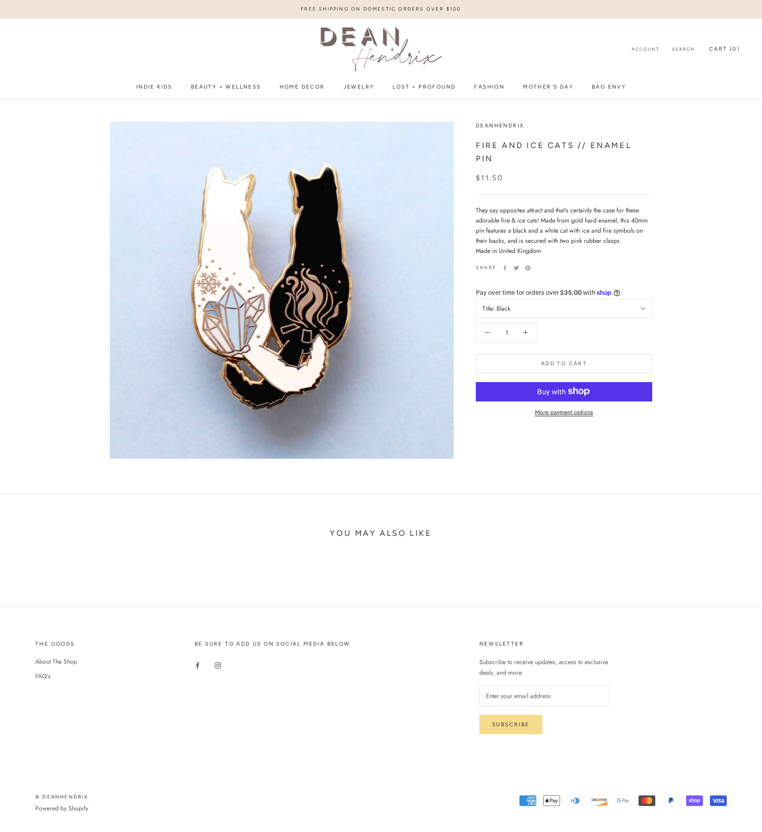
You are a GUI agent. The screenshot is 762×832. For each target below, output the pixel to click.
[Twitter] (516, 268)
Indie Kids (154, 87)
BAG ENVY (609, 87)
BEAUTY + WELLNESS (226, 87)
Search (683, 49)
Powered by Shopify (61, 808)
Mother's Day (548, 87)
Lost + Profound (424, 87)
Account (645, 49)
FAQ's (43, 676)
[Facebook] (505, 268)
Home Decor (302, 87)
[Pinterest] (527, 268)
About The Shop (56, 661)
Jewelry (359, 87)
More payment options (564, 411)
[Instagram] (218, 665)
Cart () (724, 49)
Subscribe (511, 724)
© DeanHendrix (62, 797)
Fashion (489, 87)
